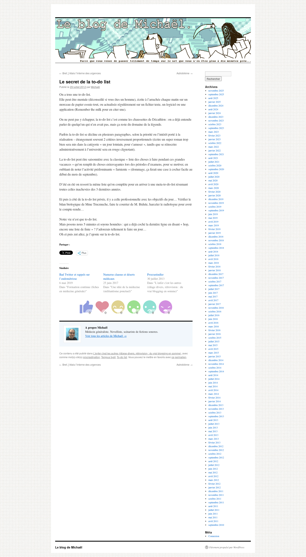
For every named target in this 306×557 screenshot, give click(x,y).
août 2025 (213, 98)
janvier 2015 (214, 356)
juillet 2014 (213, 378)
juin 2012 (213, 468)
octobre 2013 (214, 412)
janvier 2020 (214, 195)
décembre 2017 (215, 274)
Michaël (95, 87)
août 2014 (213, 375)
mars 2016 (213, 326)
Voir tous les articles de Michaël (106, 336)
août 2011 (213, 506)
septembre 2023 (216, 128)
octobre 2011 (214, 498)
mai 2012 (213, 472)
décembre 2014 (215, 360)
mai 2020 (213, 180)
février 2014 (214, 397)
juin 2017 (213, 292)
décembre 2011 (215, 491)
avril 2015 (213, 348)
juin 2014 (213, 382)
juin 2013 (213, 427)
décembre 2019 (215, 199)
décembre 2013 (215, 405)
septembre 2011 (216, 502)
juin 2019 (213, 214)
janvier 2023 (214, 139)
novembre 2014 (216, 363)
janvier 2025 (214, 101)
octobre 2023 (214, 124)
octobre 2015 (214, 337)
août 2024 (213, 109)
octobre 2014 (214, 367)
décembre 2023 (215, 116)
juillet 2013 (213, 423)
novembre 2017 (216, 277)
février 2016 (214, 330)
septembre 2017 (216, 285)
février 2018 (214, 266)
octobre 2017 (214, 281)
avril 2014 (213, 390)
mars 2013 (213, 438)
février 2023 (214, 135)
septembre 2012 (216, 457)
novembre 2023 (216, 120)
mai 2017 (213, 296)
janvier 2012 (214, 487)
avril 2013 (213, 435)
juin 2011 (213, 513)
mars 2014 (213, 393)
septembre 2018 (216, 247)
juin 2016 (213, 319)
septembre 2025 (216, 94)
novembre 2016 (216, 307)
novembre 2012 (216, 450)
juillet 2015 (213, 341)
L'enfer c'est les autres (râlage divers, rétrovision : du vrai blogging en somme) (137, 353)
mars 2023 (213, 131)
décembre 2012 (215, 446)
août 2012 (213, 461)
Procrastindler (155, 274)
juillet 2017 (213, 289)
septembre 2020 (216, 169)
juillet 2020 (213, 176)
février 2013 (214, 442)
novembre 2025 (216, 90)
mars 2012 (213, 479)
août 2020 (213, 173)
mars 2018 (213, 262)
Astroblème (185, 73)
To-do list (122, 357)
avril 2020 (213, 184)
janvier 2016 (214, 333)
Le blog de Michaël (68, 547)
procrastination (91, 357)
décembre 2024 (215, 105)
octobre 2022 (214, 143)
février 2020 (214, 191)
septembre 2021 (216, 154)
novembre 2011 (216, 494)
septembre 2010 (216, 524)
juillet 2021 (213, 161)
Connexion (213, 536)
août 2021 (213, 158)
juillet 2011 (213, 509)
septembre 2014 (216, 371)
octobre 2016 (214, 311)
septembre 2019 (216, 210)
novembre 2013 (216, 408)
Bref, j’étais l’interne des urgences (80, 73)
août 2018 (213, 251)
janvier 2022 (214, 150)
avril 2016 (213, 322)
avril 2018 (213, 259)
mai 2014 (213, 386)
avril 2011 (213, 521)
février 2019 (214, 229)
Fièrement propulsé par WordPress (226, 547)
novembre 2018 (216, 240)
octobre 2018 (214, 244)
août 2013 (213, 420)
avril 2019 (213, 221)
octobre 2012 (214, 453)
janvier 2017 (214, 304)
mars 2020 (213, 187)
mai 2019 (213, 217)
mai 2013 (213, 431)
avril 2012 (213, 476)
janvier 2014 (214, 401)
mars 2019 (213, 225)
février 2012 (214, 483)
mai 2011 (213, 517)
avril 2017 (213, 300)
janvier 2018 (214, 270)
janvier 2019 (214, 232)
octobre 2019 (214, 206)
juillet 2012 (213, 465)
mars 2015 (213, 352)
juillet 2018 (213, 255)
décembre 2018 (215, 236)
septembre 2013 (216, 416)
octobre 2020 (214, 165)
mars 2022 (213, 146)
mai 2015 (213, 345)
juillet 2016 (213, 315)
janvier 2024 (214, 113)
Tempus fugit (108, 357)
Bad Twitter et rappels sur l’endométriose (74, 276)
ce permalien (179, 357)
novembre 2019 (216, 202)
